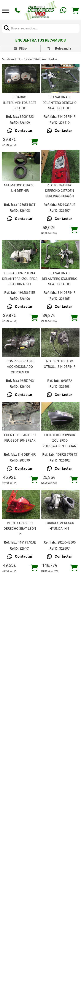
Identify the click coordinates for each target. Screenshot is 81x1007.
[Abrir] (5, 11)
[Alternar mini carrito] (75, 11)
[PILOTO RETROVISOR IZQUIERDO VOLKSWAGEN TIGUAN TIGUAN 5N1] (60, 416)
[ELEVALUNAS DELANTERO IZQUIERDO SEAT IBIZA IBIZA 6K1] (60, 254)
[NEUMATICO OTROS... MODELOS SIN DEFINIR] (21, 166)
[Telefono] (18, 11)
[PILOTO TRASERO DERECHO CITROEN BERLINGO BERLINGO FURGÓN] (60, 166)
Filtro (22, 48)
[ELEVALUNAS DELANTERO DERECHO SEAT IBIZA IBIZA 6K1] (60, 78)
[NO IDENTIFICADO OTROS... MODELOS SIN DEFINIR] (60, 342)
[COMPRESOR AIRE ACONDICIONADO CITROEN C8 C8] (21, 342)
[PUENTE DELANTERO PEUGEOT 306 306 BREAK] (21, 416)
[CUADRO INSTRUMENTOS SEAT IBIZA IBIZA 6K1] (21, 78)
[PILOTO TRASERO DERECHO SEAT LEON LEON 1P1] (21, 504)
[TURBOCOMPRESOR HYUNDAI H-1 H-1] (60, 504)
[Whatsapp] (63, 11)
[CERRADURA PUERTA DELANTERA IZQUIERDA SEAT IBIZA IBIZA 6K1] (21, 254)
